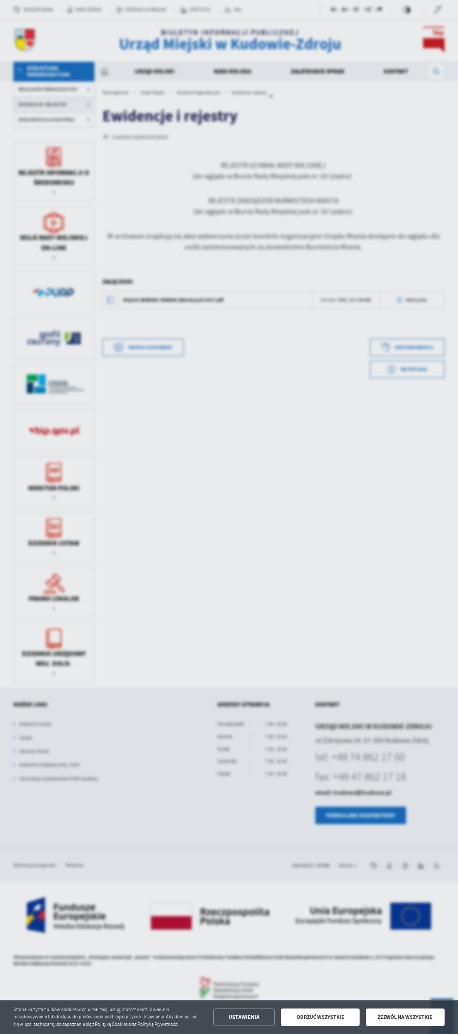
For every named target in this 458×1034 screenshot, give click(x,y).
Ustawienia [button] (244, 1017)
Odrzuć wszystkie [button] (320, 1017)
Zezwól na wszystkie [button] (405, 1017)
